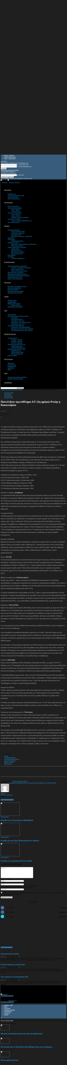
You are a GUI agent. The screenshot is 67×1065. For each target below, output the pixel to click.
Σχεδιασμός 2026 (16, 234)
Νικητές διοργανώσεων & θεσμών (17, 266)
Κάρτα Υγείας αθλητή (17, 245)
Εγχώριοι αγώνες (10, 389)
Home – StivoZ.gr (9, 155)
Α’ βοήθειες (11, 256)
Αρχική (3, 389)
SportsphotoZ (8, 1011)
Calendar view (12, 194)
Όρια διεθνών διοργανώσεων (16, 325)
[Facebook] (18, 773)
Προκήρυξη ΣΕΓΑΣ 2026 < (15, 292)
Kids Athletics (11, 255)
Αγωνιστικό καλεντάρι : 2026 (16, 195)
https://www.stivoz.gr (6, 795)
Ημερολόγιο (7, 190)
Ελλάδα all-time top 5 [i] (18, 347)
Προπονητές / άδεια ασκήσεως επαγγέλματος (23, 244)
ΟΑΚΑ (6, 756)
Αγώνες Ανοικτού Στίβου (15, 212)
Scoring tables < (12, 302)
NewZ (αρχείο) (8, 359)
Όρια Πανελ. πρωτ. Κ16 (18, 324)
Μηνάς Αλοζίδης (9, 762)
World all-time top (16, 350)
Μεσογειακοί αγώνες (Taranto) (10, 953)
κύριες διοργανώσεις (13, 206)
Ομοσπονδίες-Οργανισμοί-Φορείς (17, 377)
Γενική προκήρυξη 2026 (18, 231)
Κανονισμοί (7, 282)
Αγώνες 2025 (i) (15, 211)
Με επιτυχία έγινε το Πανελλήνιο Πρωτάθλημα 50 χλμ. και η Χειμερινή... (27, 1047)
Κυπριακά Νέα (12, 366)
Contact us (7, 1013)
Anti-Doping (11, 239)
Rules (5, 1007)
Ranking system (12, 300)
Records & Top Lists (10, 334)
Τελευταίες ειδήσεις (7, 947)
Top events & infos (13, 197)
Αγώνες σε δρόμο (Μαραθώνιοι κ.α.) (21, 220)
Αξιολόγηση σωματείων (18, 233)
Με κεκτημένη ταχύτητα (9, 1060)
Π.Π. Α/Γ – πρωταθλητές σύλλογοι (21, 267)
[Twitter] (24, 773)
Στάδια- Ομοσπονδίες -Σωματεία (17, 247)
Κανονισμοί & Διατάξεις (14, 288)
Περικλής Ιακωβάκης (10, 757)
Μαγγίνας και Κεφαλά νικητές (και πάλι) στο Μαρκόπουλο (22, 1033)
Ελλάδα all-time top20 (17, 352)
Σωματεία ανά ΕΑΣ (16, 250)
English (6, 1014)
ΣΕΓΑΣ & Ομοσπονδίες (18, 252)
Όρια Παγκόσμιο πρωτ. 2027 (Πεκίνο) (22, 330)
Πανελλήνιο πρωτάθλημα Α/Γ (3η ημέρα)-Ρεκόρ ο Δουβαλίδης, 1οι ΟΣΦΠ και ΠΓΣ (33, 783)
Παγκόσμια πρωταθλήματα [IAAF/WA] (19, 275)
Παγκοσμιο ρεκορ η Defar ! (20, 781)
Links (5, 373)
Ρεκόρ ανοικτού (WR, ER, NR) (16, 349)
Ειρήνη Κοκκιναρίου (10, 761)
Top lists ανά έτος (12, 338)
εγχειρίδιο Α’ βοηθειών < (18, 258)
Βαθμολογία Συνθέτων (14, 303)
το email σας (20, 175)
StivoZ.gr (3, 411)
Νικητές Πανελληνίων (17, 269)
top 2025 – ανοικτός (16, 343)
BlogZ (9, 369)
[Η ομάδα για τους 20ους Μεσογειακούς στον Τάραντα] (10, 835)
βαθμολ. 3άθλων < (16, 305)
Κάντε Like (63, 907)
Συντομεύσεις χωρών (17, 253)
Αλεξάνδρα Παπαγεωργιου (11, 759)
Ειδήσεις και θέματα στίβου (15, 378)
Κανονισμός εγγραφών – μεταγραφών (21, 236)
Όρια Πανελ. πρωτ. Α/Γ (17, 321)
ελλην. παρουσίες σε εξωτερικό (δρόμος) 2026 (14, 976)
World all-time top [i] (17, 346)
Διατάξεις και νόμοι (13, 242)
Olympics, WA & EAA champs (19, 217)
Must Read (11, 363)
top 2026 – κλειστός (16, 341)
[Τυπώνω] (36, 773)
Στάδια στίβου (15, 249)
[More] (43, 773)
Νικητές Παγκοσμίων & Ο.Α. (19, 271)
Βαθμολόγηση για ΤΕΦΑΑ (15, 307)
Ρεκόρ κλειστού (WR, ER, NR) (16, 344)
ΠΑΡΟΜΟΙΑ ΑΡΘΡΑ (7, 800)
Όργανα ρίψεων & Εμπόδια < (16, 291)
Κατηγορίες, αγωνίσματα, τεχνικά (17, 286)
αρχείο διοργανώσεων (14, 198)
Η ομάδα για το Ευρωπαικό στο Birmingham (17, 820)
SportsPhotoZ (8, 382)
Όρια (5, 310)
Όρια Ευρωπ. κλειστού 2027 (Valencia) (22, 328)
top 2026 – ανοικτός (16, 339)
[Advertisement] (21, 420)
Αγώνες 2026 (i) (15, 209)
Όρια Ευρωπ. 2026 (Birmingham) (20, 327)
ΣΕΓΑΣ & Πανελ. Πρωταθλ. (16, 272)
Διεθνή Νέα (11, 368)
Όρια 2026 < (14, 317)
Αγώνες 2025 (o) (16, 216)
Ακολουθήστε (62, 912)
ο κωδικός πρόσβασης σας (24, 166)
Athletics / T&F (8, 1005)
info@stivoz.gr (12, 1000)
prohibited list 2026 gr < (17, 241)
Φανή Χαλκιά (8, 764)
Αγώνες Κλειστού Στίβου (15, 208)
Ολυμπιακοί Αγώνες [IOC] (15, 277)
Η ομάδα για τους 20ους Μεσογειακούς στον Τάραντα (20, 840)
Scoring (6, 296)
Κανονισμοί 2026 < (13, 289)
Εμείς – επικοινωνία (9, 158)
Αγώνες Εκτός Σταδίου (14, 219)
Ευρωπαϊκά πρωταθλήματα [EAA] (17, 274)
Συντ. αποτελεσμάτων (14, 222)
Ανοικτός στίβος (8, 397)
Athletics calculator (9, 1010)
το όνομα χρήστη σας (23, 164)
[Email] (30, 773)
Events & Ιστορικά (9, 262)
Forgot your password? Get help (9, 170)
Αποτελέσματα (8, 202)
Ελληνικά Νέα (12, 364)
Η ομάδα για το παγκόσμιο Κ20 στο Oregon (16, 861)
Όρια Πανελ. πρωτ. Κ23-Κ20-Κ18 (20, 322)
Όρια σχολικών (12, 314)
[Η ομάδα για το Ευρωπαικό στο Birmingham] (10, 815)
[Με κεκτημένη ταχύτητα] (5, 1056)
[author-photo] (5, 791)
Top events (7, 1008)
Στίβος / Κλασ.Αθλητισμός (15, 278)
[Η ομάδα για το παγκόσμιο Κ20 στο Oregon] (10, 856)
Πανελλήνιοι (18, 389)
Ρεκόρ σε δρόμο (12, 355)
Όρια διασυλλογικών (17, 319)
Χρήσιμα (6, 226)
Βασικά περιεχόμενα (10, 157)
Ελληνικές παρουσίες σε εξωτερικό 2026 (13, 964)
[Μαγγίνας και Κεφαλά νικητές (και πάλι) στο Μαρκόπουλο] (5, 1030)
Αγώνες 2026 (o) (16, 214)
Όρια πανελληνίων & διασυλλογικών (18, 316)
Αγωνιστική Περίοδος (14, 230)
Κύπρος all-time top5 (17, 354)
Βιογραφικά (11, 238)
